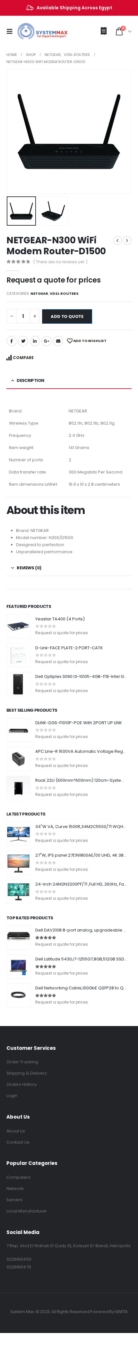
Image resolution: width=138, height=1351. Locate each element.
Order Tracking (22, 1062)
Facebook (11, 341)
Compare (23, 357)
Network (15, 1188)
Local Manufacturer (26, 1211)
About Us (15, 1131)
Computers (18, 1177)
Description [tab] (30, 380)
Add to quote (67, 316)
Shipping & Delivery (26, 1073)
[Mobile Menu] (11, 31)
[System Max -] (32, 31)
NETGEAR (39, 293)
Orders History (21, 1084)
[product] (18, 626)
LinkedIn (35, 341)
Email (58, 341)
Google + (46, 341)
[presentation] (14, 131)
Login (11, 1096)
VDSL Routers (64, 293)
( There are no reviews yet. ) (60, 262)
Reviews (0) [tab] (29, 568)
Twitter (23, 341)
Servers (14, 1200)
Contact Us (18, 1142)
